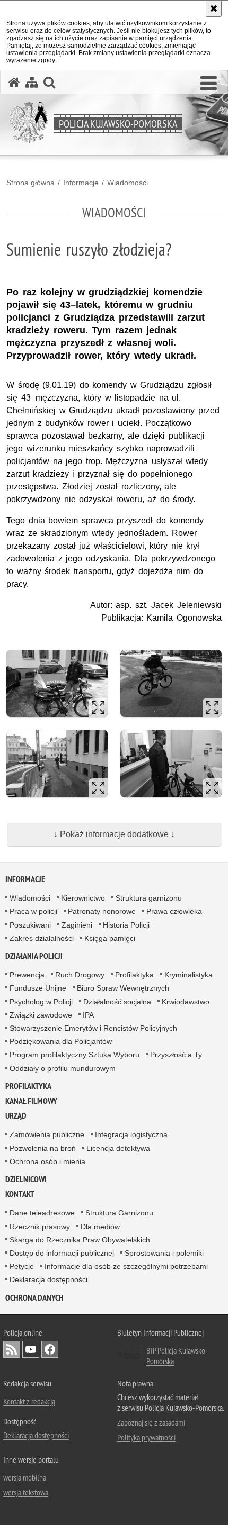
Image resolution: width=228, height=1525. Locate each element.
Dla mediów (100, 1226)
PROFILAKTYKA (28, 1086)
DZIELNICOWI (26, 1179)
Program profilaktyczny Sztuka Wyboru (74, 1054)
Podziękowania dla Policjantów (61, 1041)
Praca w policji (33, 911)
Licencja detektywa (118, 1148)
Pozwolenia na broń (43, 1148)
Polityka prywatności (146, 1437)
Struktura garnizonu (149, 898)
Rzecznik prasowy (40, 1226)
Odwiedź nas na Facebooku (49, 1349)
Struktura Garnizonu (119, 1213)
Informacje (81, 182)
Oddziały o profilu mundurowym (63, 1068)
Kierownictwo (83, 898)
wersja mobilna (24, 1477)
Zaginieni (77, 925)
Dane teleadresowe (42, 1213)
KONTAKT (19, 1194)
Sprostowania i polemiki (164, 1253)
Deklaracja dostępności (48, 1279)
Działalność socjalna (117, 1001)
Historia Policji (126, 925)
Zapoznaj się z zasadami (151, 1422)
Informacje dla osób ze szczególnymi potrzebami (126, 1266)
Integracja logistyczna (131, 1134)
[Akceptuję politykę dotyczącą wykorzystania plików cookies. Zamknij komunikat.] (214, 8)
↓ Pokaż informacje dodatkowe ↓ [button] (114, 834)
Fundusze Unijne (38, 988)
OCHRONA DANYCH (34, 1297)
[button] (208, 83)
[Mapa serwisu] (31, 82)
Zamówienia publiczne (47, 1134)
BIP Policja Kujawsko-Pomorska (177, 1355)
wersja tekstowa (25, 1492)
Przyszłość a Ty (176, 1054)
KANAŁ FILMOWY (31, 1100)
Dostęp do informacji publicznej (62, 1253)
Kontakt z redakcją (29, 1401)
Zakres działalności (42, 938)
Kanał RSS (11, 1349)
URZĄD (16, 1115)
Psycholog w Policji (41, 1001)
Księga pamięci (109, 938)
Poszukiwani (30, 925)
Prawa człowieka (174, 911)
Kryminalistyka (188, 974)
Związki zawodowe (41, 1015)
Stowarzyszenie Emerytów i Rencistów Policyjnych (93, 1028)
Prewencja (27, 974)
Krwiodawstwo (185, 1001)
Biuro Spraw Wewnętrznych (123, 988)
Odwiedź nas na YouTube (30, 1349)
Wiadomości (127, 182)
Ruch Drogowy (79, 974)
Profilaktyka (134, 974)
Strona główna (30, 182)
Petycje (22, 1266)
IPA (88, 1015)
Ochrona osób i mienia (47, 1161)
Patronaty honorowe (102, 911)
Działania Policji (34, 955)
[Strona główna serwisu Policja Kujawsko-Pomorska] (14, 82)
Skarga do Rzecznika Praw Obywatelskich (80, 1240)
